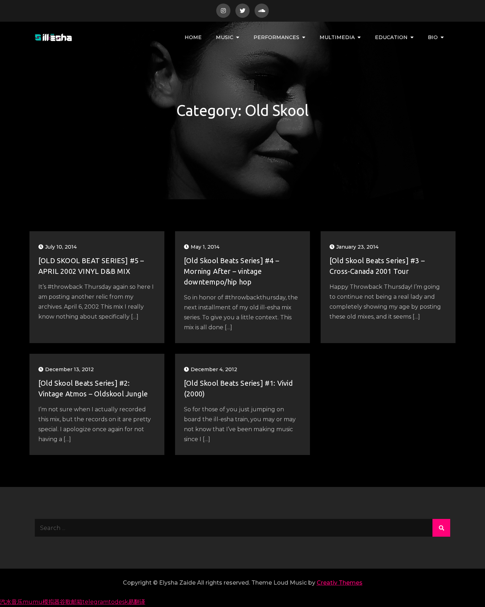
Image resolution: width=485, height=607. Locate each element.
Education (391, 37)
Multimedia (337, 37)
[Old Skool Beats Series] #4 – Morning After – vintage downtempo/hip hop (231, 271)
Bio (433, 37)
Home (193, 37)
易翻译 (136, 601)
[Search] (441, 528)
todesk (118, 601)
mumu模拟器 (41, 601)
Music (224, 37)
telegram (95, 601)
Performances (276, 37)
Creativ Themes (340, 582)
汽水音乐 (11, 601)
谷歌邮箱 (71, 601)
